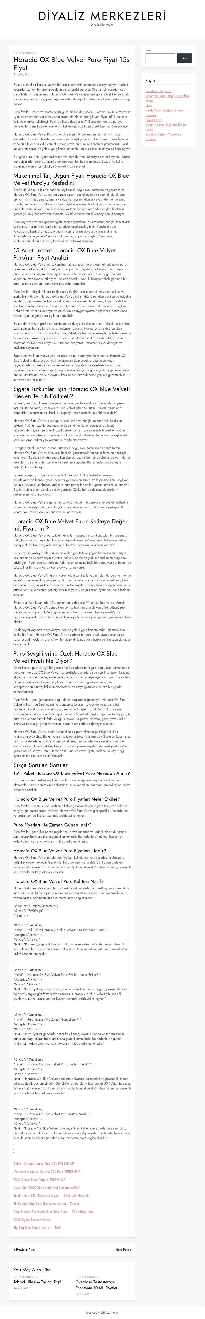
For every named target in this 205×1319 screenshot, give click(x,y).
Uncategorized (25, 53)
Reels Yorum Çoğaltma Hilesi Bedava (165, 112)
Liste (149, 105)
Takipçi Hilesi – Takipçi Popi (37, 1282)
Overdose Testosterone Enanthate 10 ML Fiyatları (96, 1285)
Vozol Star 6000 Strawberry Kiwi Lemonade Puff (46, 1187)
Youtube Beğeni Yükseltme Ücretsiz (163, 136)
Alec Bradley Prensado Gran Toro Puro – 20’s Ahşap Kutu (53, 1211)
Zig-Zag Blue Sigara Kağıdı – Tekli (36, 1227)
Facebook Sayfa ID (159, 91)
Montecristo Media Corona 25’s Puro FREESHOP (46, 1171)
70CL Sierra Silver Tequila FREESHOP (39, 1179)
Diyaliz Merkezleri (102, 16)
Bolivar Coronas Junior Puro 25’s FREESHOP (43, 1163)
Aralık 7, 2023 (21, 1288)
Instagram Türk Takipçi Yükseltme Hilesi (168, 98)
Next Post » (123, 1249)
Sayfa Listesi (154, 120)
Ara (148, 51)
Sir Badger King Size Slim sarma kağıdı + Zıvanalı (46, 1203)
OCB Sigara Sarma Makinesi (32, 1219)
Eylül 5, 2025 (83, 1294)
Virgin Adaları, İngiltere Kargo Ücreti (166, 127)
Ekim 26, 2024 (22, 74)
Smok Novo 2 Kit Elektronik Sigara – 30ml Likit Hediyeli (50, 1195)
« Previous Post (24, 1249)
